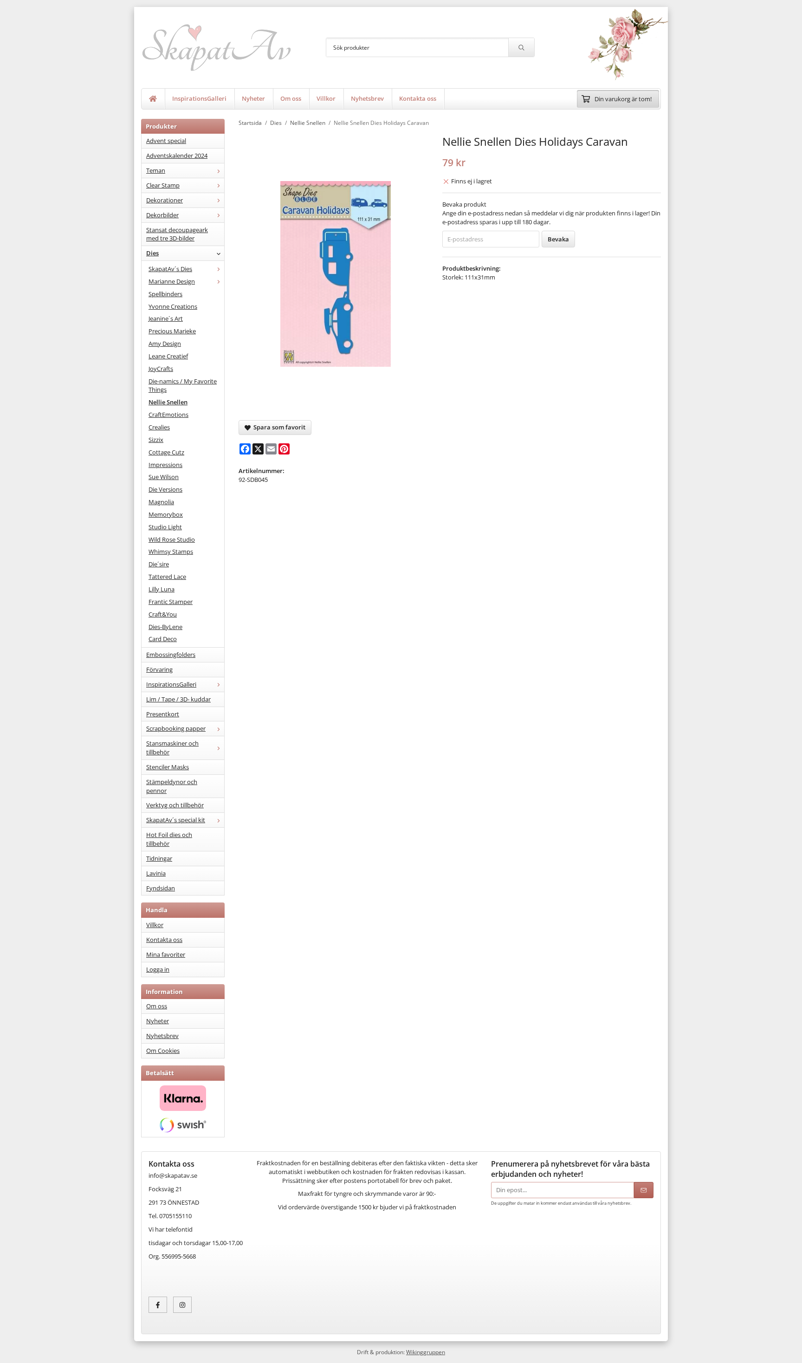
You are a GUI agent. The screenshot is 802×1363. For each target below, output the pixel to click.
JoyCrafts (161, 368)
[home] (153, 99)
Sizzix (156, 439)
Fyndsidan (160, 888)
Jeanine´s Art (166, 318)
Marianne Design (172, 281)
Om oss (290, 98)
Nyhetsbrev (367, 98)
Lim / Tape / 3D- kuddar (178, 699)
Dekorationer (164, 200)
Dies (152, 253)
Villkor (326, 98)
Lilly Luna (162, 589)
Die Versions (165, 489)
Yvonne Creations (173, 306)
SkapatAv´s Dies (170, 269)
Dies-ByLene (165, 627)
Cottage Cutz (166, 452)
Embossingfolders (170, 654)
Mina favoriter (165, 954)
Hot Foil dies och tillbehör (169, 839)
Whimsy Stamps (171, 551)
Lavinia (156, 873)
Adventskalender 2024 (176, 155)
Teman (155, 170)
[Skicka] (643, 1190)
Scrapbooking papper (176, 728)
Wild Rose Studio (172, 539)
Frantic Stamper (171, 601)
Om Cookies (163, 1050)
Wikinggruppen (425, 1352)
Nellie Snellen (168, 402)
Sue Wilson (164, 477)
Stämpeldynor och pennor (171, 786)
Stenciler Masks (167, 767)
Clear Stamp (163, 185)
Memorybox (166, 514)
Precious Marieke (172, 331)
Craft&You (163, 614)
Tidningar (159, 858)
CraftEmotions (168, 414)
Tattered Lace (167, 576)
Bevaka (558, 239)
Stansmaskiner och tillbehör (172, 747)
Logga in (157, 969)
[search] (521, 47)
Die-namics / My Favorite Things (183, 385)
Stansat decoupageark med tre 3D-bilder (177, 234)
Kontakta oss (417, 98)
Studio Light (165, 527)
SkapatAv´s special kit (175, 820)
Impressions (165, 465)
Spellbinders (165, 294)
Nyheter (253, 98)
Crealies (159, 427)
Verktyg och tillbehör (175, 805)
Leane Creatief (168, 356)
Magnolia (161, 502)
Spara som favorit (278, 427)
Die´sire (159, 564)
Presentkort (162, 714)
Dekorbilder (162, 215)
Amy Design (165, 343)
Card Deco (163, 639)
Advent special (166, 140)
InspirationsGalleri (199, 98)
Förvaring (159, 669)
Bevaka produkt (464, 204)
